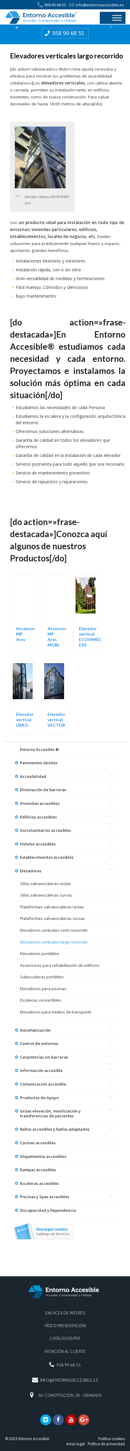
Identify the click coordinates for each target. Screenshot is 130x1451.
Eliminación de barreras (43, 789)
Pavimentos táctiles (38, 762)
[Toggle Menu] (117, 18)
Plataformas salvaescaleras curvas (52, 918)
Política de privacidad (106, 1443)
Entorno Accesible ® (39, 749)
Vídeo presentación (65, 1325)
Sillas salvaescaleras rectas (45, 883)
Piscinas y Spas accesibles (44, 1196)
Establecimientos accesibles (46, 857)
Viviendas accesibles (40, 803)
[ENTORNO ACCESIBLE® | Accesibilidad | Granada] (49, 17)
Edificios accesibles (38, 817)
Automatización (35, 1030)
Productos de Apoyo (39, 1097)
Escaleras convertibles (40, 1000)
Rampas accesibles (38, 1169)
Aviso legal (75, 1443)
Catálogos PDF (65, 1338)
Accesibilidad (33, 776)
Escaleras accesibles (39, 1183)
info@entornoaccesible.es (100, 5)
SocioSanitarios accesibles (45, 830)
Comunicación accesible (43, 1084)
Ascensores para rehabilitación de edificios (59, 965)
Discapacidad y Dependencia (48, 1210)
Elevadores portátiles (39, 953)
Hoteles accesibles (38, 844)
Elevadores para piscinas (43, 988)
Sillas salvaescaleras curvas (46, 895)
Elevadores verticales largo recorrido (54, 942)
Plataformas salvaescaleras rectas (52, 907)
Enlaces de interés (65, 1313)
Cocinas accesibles (38, 1142)
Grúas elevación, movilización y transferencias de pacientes (50, 1113)
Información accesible (41, 1070)
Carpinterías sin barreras (44, 1057)
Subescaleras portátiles (42, 977)
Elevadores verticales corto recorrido (54, 930)
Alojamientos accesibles (43, 1156)
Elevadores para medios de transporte (55, 1012)
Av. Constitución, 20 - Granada (70, 1395)
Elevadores (30, 871)
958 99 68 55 (55, 5)
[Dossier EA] (44, 1231)
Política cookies (111, 1438)
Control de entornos (39, 1043)
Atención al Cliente (65, 1351)
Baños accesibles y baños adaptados (54, 1129)
